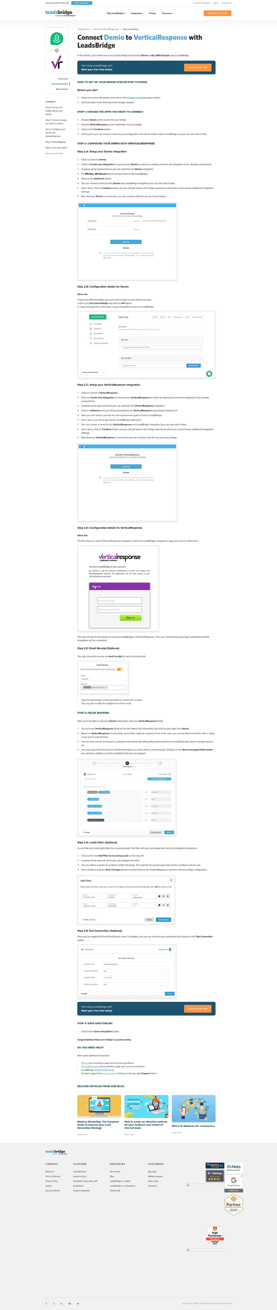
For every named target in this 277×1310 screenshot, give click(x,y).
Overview (63, 78)
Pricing (152, 13)
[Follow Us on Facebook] (46, 1303)
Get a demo (115, 1171)
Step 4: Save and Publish (56, 147)
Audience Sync (80, 1176)
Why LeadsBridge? (115, 13)
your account (109, 1073)
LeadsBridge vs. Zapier (120, 1181)
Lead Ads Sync (79, 1171)
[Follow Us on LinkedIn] (62, 1303)
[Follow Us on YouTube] (69, 1303)
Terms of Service (53, 1176)
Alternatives (62, 89)
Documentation (60, 83)
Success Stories (53, 1190)
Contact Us (226, 2)
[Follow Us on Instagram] (54, 1303)
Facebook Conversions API (85, 1181)
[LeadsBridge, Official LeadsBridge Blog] (60, 13)
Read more (82, 1134)
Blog (112, 1176)
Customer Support (201, 2)
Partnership (115, 1190)
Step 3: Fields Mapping (55, 141)
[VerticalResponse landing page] (57, 62)
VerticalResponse (90, 1066)
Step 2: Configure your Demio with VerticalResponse (55, 132)
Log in (215, 2)
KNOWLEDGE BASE (104, 1069)
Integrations (136, 13)
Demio (84, 1063)
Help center (153, 1181)
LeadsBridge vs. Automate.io (122, 1185)
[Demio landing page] (57, 38)
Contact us (153, 1185)
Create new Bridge (137, 97)
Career (49, 1185)
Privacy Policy (52, 1181)
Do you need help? (54, 153)
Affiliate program (155, 1176)
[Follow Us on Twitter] (78, 1303)
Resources (167, 13)
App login (152, 1171)
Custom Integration (81, 1190)
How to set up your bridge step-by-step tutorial (54, 111)
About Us (50, 1171)
